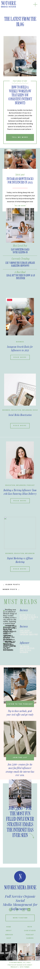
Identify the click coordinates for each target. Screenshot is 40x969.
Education (16, 410)
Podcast (31, 485)
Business (20, 342)
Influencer (27, 410)
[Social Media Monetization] (20, 390)
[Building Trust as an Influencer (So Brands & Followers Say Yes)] (10, 615)
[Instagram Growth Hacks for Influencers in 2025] (20, 160)
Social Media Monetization (19, 415)
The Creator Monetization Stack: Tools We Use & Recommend (27, 649)
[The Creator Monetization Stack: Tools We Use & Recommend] (10, 648)
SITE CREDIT (27, 965)
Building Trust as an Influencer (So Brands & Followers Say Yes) (29, 617)
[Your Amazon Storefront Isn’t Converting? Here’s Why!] (10, 631)
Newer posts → (11, 589)
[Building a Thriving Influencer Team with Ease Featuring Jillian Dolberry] (20, 460)
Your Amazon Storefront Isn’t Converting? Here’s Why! (29, 633)
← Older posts (11, 585)
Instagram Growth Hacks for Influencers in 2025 (20, 180)
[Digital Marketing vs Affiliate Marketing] (20, 533)
